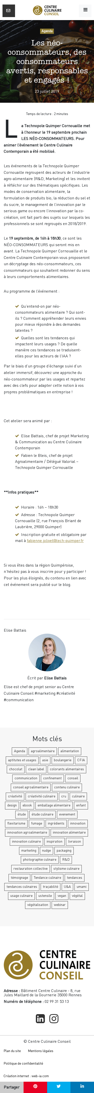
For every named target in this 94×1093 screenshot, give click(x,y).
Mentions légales (40, 1051)
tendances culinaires (22, 887)
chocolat (15, 769)
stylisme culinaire (66, 868)
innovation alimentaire (69, 832)
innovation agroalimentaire (27, 832)
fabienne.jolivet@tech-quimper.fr (55, 541)
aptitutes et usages (22, 760)
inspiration (54, 841)
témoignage (19, 878)
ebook (27, 805)
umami (81, 887)
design (12, 805)
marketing (28, 850)
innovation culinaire (26, 841)
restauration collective (31, 868)
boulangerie (62, 760)
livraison (74, 841)
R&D (66, 859)
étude (22, 814)
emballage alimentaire (54, 805)
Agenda (47, 31)
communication (26, 778)
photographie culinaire (39, 859)
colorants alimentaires (67, 769)
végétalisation (37, 905)
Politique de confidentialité (23, 1063)
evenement (67, 814)
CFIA (81, 760)
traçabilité (50, 887)
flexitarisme (16, 823)
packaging (64, 850)
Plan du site (12, 1051)
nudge (46, 850)
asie (45, 760)
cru (63, 796)
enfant (81, 805)
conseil (72, 778)
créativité (15, 796)
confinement (52, 778)
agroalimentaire (43, 751)
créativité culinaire (41, 796)
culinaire (78, 796)
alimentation (69, 751)
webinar (60, 905)
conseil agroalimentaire (30, 787)
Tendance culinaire (47, 878)
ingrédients (56, 823)
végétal (77, 896)
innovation (77, 823)
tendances (74, 878)
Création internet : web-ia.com (26, 1076)
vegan (62, 896)
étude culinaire (42, 814)
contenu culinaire (67, 787)
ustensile (45, 896)
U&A (67, 887)
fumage (36, 823)
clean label (36, 769)
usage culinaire (21, 896)
